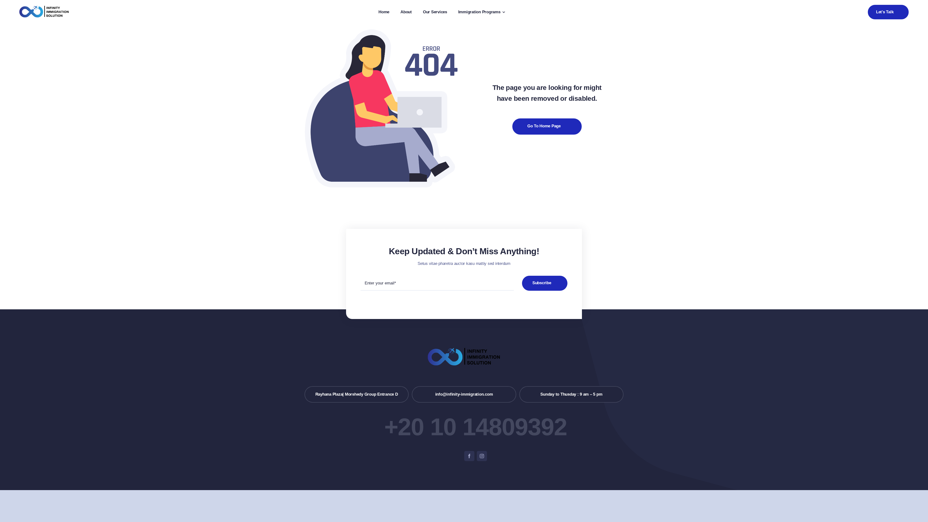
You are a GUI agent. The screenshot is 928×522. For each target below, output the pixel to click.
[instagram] (482, 456)
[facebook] (469, 456)
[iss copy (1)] (44, 8)
